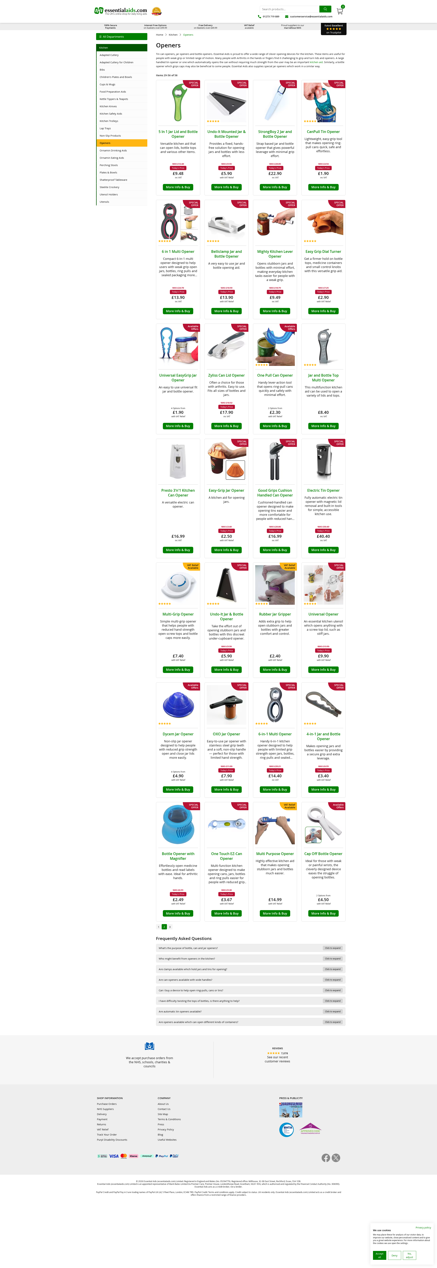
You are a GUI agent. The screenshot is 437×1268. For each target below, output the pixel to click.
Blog (160, 1134)
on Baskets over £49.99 (205, 26)
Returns (101, 1124)
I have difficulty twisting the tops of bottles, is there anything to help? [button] (250, 1001)
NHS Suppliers (105, 1109)
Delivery (102, 1114)
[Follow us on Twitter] (336, 1161)
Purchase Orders (107, 1104)
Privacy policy (423, 1227)
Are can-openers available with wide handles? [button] (250, 979)
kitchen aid (316, 62)
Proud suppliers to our (292, 26)
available (249, 26)
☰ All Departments (111, 37)
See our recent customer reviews (277, 1059)
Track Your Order (107, 1134)
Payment (102, 1119)
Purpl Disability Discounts (112, 1139)
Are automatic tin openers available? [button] (250, 1011)
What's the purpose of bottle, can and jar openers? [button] (250, 948)
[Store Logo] (120, 11)
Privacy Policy (166, 1129)
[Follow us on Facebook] (327, 1161)
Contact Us (164, 1109)
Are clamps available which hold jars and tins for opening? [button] (250, 969)
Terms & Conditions (169, 1119)
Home (159, 34)
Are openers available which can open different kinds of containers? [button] (250, 1022)
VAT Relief (102, 1129)
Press (161, 1124)
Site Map (163, 1114)
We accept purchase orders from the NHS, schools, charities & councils (149, 1062)
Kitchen (173, 34)
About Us (163, 1104)
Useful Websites (167, 1139)
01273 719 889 (271, 16)
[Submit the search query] (325, 9)
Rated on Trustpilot (334, 29)
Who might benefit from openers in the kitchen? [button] (250, 958)
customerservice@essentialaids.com (311, 16)
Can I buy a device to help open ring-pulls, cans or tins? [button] (250, 990)
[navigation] (121, 36)
